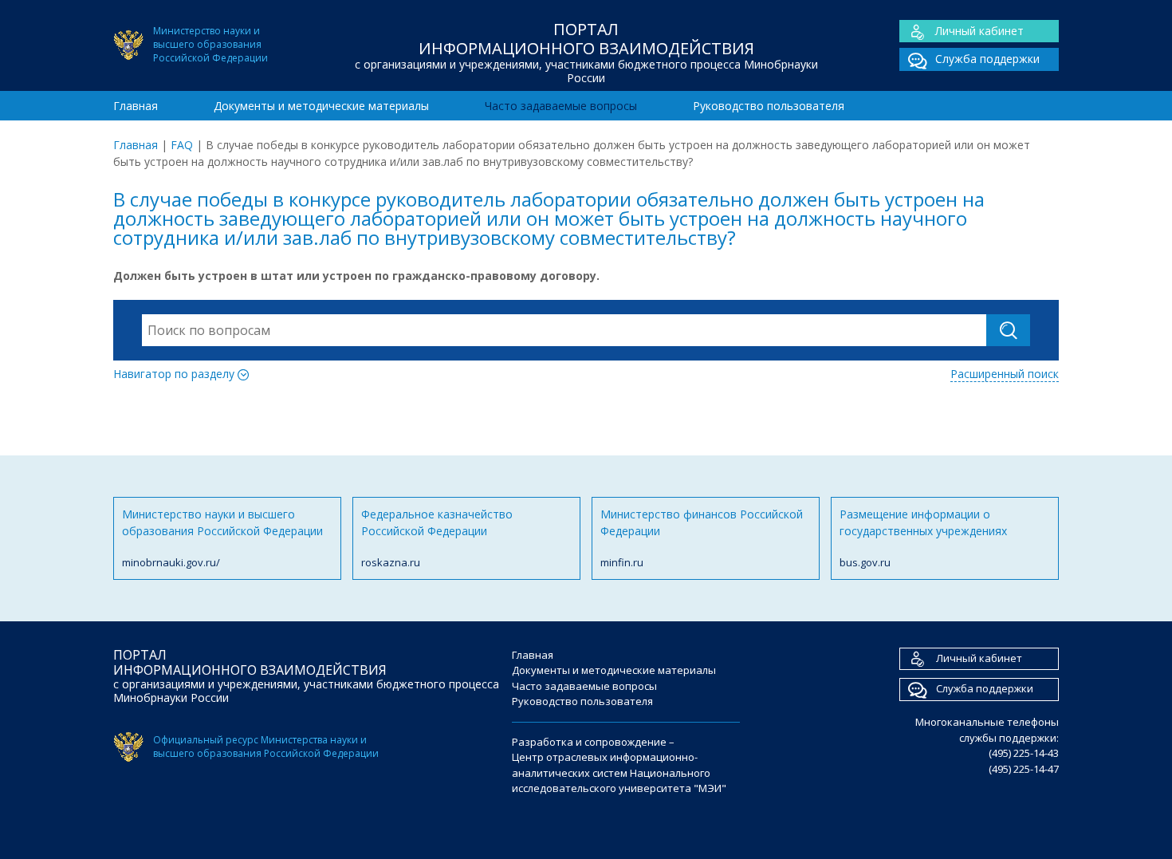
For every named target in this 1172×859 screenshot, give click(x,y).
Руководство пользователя (768, 105)
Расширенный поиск (1004, 373)
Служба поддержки (987, 58)
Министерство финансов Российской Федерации (701, 537)
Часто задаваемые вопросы (561, 105)
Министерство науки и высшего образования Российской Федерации (222, 537)
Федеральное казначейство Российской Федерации (437, 537)
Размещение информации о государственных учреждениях (923, 537)
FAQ (182, 144)
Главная (135, 105)
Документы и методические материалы (321, 105)
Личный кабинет (979, 30)
